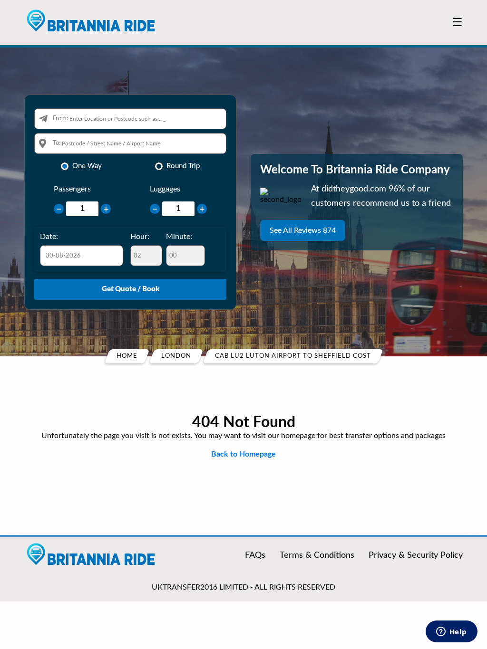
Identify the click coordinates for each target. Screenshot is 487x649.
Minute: (179, 236)
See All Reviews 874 (303, 230)
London (176, 356)
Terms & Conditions (317, 555)
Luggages (165, 189)
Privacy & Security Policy (416, 555)
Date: (49, 236)
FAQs (255, 555)
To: (56, 143)
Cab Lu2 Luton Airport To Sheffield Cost (293, 356)
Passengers (72, 189)
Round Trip (183, 166)
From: (60, 118)
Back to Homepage (243, 454)
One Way (87, 166)
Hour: (139, 236)
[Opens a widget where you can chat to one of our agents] (451, 632)
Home (127, 356)
